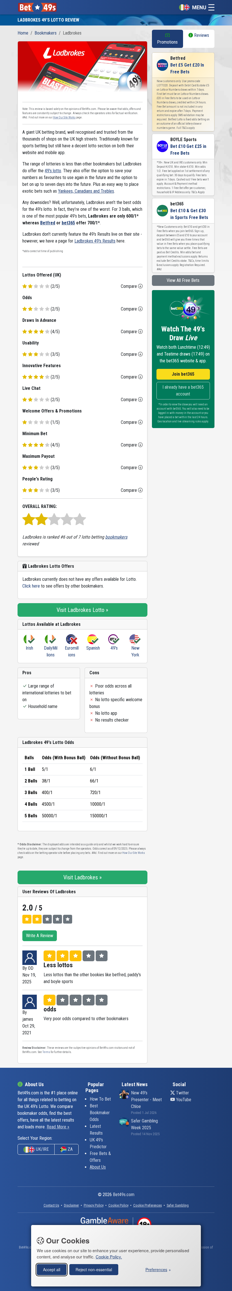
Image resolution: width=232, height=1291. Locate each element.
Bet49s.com (123, 1194)
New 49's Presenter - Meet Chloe (146, 1099)
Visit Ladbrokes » (82, 877)
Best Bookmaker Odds (100, 1112)
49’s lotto (53, 170)
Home (23, 33)
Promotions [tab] (167, 42)
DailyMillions (50, 651)
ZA (69, 1149)
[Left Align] (26, 919)
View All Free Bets (183, 280)
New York (135, 651)
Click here (31, 586)
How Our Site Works (64, 117)
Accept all (51, 1269)
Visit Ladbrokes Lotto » (82, 610)
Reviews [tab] (201, 35)
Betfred (47, 223)
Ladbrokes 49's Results (94, 241)
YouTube (183, 1099)
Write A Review (39, 935)
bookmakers (116, 537)
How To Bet (100, 1099)
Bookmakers (46, 33)
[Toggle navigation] (195, 7)
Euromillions (72, 651)
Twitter (182, 1093)
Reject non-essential (94, 1269)
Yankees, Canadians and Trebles (86, 191)
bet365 (68, 223)
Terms (46, 1052)
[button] (147, 1205)
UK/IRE (42, 1149)
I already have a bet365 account (183, 390)
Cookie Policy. (109, 1257)
